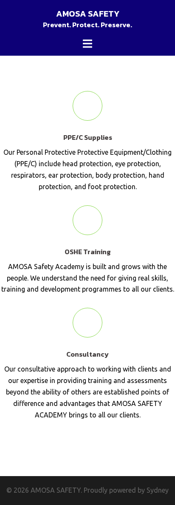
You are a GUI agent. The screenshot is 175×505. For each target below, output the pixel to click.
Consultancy (87, 354)
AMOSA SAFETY (87, 13)
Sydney (158, 490)
